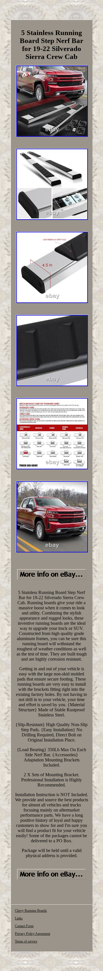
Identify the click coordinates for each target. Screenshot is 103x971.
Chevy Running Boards (31, 911)
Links (19, 918)
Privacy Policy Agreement (32, 934)
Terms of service (26, 941)
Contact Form (24, 926)
